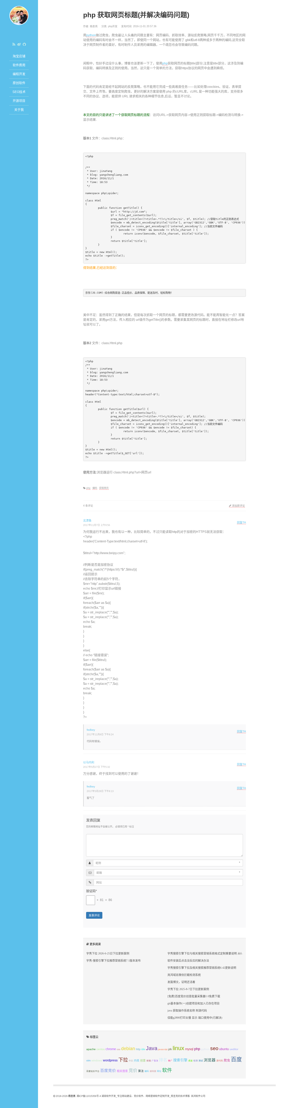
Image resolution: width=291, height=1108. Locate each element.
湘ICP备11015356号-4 (89, 1096)
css (118, 1049)
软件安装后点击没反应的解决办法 (188, 960)
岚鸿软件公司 (198, 1096)
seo (214, 1048)
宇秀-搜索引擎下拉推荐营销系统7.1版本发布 (113, 960)
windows (96, 1060)
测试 (201, 1060)
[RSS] (13, 44)
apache (91, 1049)
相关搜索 (122, 1071)
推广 (170, 1060)
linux (178, 1048)
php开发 (112, 26)
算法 (141, 1071)
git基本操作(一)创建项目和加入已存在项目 (193, 1003)
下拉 (123, 1059)
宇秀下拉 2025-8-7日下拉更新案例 (188, 989)
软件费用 (19, 65)
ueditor (234, 1049)
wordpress (110, 1060)
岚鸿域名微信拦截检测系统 (184, 974)
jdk (170, 1049)
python (91, 35)
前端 (148, 1060)
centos (100, 1049)
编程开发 (19, 74)
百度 (236, 1059)
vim (88, 1060)
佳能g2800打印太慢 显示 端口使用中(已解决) (194, 1017)
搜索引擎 (180, 1060)
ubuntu (224, 1049)
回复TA (241, 522)
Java (151, 1048)
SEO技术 (19, 92)
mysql (189, 1049)
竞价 (133, 1070)
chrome (111, 1049)
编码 (94, 488)
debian (128, 1048)
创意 (143, 1060)
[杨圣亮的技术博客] (19, 15)
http (138, 1049)
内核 (136, 1060)
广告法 (155, 1060)
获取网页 (104, 488)
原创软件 (19, 83)
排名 (163, 1060)
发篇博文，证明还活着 (181, 982)
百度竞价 (108, 1070)
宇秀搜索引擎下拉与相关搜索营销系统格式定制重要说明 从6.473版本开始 (212, 953)
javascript (162, 1049)
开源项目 (19, 100)
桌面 (190, 1060)
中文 (131, 1060)
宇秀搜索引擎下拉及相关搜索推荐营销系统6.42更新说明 (201, 967)
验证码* (91, 891)
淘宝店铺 (19, 56)
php (165, 63)
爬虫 (227, 1060)
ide (143, 1049)
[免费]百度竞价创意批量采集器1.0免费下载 (193, 996)
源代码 (219, 1060)
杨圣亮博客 (19, 36)
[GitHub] (24, 44)
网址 (159, 1071)
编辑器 (153, 1071)
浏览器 (210, 1060)
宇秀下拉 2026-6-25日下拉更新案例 (107, 953)
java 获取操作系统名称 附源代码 (187, 1010)
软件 (167, 1070)
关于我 (19, 109)
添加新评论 (238, 505)
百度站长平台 (92, 1071)
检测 (195, 1060)
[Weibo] (19, 44)
